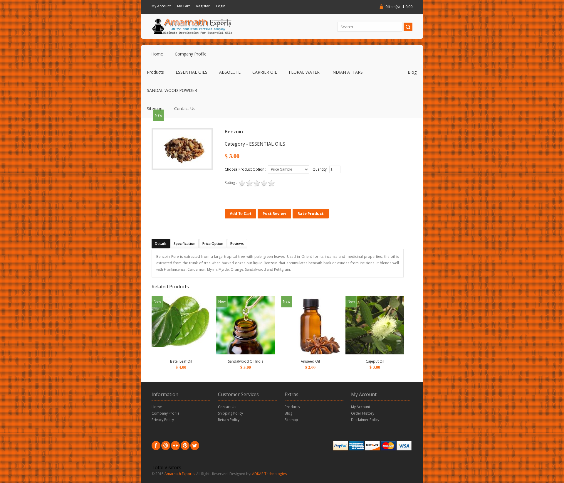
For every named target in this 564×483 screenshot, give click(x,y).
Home (157, 54)
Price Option (212, 243)
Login (220, 6)
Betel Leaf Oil (181, 361)
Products (155, 72)
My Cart (183, 6)
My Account (161, 6)
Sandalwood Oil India (245, 361)
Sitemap (154, 108)
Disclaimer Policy (365, 419)
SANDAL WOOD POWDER (172, 90)
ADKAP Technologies (269, 473)
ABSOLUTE (230, 72)
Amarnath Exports (179, 473)
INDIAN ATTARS (347, 72)
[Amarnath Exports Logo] (192, 26)
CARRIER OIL (264, 72)
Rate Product (311, 213)
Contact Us (184, 108)
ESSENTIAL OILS (191, 72)
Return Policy (228, 419)
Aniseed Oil (310, 361)
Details (161, 243)
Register (203, 6)
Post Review (274, 213)
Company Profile (191, 54)
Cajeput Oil (375, 361)
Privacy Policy (163, 419)
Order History (362, 413)
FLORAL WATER (304, 72)
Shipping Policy (230, 413)
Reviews (237, 243)
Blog (412, 72)
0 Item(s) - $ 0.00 (398, 6)
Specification (184, 243)
